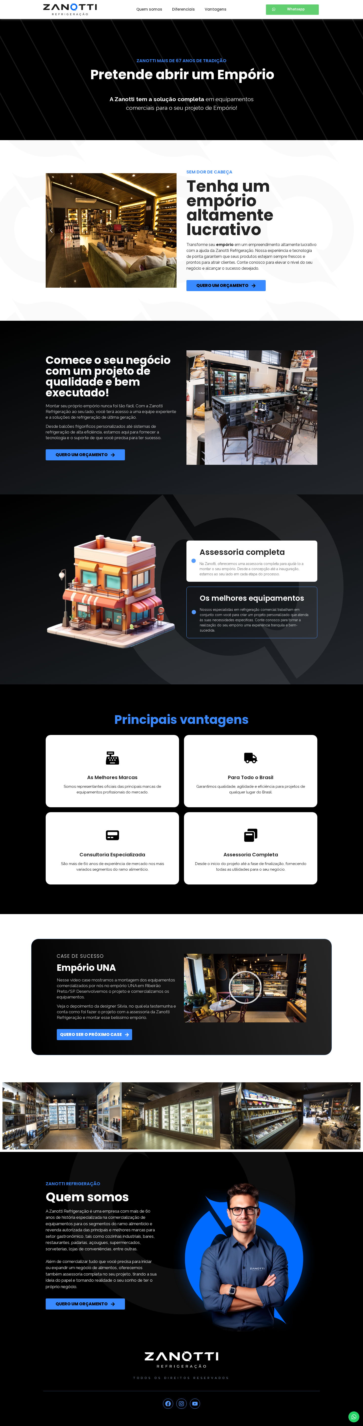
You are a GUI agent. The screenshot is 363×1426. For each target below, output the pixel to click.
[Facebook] (168, 1404)
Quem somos (149, 9)
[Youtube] (195, 1404)
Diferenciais (183, 9)
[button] (51, 230)
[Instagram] (181, 1404)
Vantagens (215, 9)
